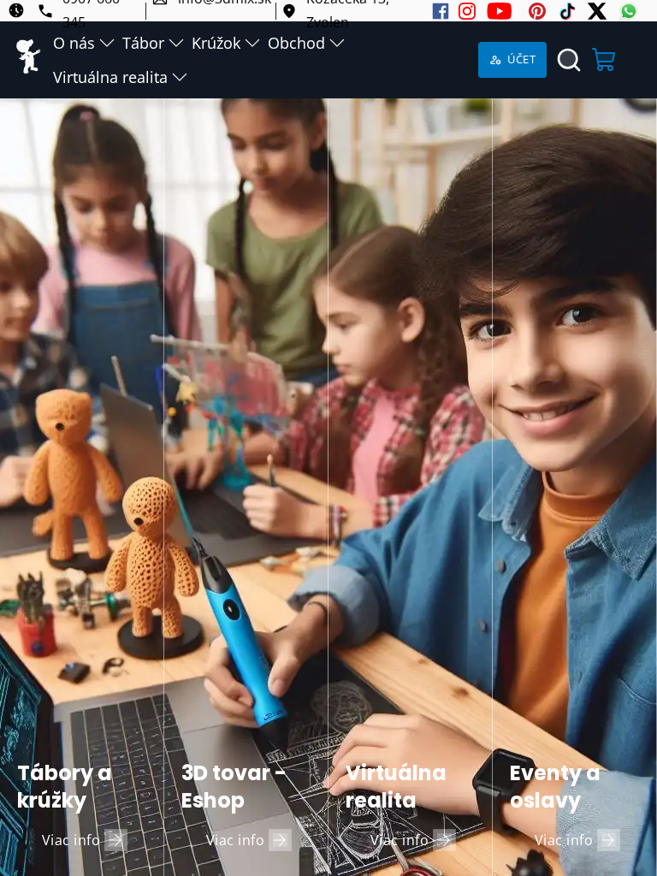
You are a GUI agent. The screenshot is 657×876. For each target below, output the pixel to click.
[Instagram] (467, 11)
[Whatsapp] (628, 11)
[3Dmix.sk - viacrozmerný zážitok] (28, 59)
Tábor (143, 43)
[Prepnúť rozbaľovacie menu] (107, 42)
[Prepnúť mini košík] (605, 60)
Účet (521, 59)
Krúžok (216, 43)
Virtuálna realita (110, 77)
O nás (74, 43)
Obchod (296, 43)
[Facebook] (440, 11)
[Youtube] (499, 11)
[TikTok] (567, 11)
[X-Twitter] (597, 11)
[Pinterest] (537, 11)
